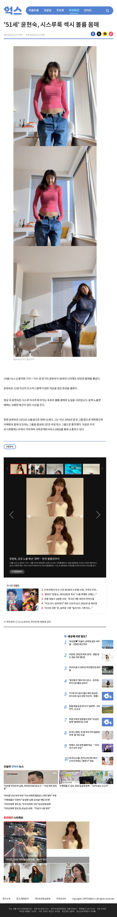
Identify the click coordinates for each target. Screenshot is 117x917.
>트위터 (99, 34)
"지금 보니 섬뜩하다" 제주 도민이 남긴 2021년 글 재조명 (69, 603)
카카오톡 (105, 34)
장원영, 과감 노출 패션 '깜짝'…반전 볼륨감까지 (34, 558)
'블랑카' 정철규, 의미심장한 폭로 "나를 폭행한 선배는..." (69, 594)
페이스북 (93, 34)
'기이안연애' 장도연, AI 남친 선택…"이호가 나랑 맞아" (27, 808)
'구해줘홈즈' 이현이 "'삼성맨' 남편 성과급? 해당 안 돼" (27, 800)
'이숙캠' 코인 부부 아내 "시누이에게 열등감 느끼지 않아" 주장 (30, 795)
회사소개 (6, 898)
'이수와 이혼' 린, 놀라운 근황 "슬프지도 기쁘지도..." (66, 608)
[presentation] (8, 469)
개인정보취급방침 (42, 898)
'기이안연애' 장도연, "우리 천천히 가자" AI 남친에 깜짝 (27, 804)
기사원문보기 (17, 571)
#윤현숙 (9, 446)
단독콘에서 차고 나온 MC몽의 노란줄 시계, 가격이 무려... (69, 589)
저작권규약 (61, 898)
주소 (111, 34)
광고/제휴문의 (22, 898)
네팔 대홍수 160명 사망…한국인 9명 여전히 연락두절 (67, 598)
